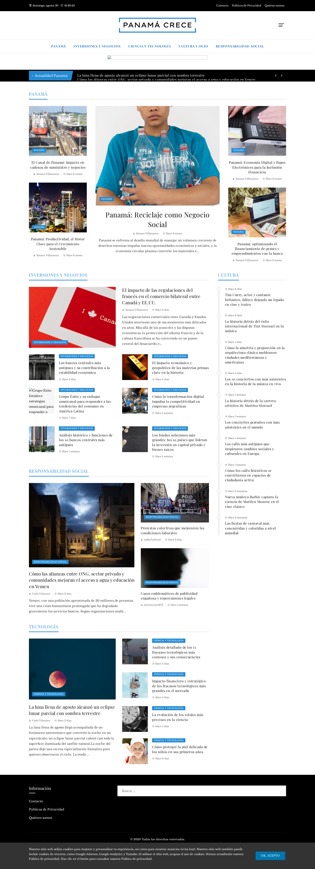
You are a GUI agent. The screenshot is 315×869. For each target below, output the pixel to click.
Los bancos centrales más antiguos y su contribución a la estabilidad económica (84, 367)
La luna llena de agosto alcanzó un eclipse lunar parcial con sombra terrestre (72, 710)
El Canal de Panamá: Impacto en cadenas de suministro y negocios (58, 164)
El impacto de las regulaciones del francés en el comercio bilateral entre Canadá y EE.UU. (161, 296)
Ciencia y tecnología (49, 694)
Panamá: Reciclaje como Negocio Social (157, 219)
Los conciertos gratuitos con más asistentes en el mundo (252, 424)
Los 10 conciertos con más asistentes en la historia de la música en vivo (255, 381)
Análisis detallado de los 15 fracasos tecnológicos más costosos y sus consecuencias (176, 652)
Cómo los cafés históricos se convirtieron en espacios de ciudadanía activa (248, 475)
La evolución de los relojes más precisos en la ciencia (177, 717)
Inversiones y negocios (50, 342)
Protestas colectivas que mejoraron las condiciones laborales (172, 530)
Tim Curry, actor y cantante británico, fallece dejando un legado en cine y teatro (254, 299)
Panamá (106, 199)
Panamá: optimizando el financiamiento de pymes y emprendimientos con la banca (257, 249)
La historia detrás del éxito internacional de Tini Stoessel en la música (254, 326)
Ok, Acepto (270, 855)
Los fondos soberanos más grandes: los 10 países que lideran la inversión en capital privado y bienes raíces (179, 442)
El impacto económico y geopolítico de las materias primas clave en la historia (180, 367)
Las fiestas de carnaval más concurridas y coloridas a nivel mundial (250, 528)
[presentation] (275, 75)
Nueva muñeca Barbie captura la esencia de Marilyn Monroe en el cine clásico (252, 502)
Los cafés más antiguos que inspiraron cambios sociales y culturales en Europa (249, 449)
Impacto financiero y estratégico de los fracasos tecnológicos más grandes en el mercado (179, 686)
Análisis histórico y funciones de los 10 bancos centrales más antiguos (86, 440)
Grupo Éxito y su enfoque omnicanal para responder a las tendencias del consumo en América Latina (85, 403)
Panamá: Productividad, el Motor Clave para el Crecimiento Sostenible (58, 244)
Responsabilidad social (50, 561)
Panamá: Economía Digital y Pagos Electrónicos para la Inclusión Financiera (257, 167)
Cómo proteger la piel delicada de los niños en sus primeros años (180, 749)
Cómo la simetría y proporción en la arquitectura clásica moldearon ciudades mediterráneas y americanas (255, 354)
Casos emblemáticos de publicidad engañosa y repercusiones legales (169, 595)
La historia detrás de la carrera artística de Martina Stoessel (250, 403)
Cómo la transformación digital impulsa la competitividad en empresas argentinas (178, 401)
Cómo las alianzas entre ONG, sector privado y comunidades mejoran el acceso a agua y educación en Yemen (81, 580)
